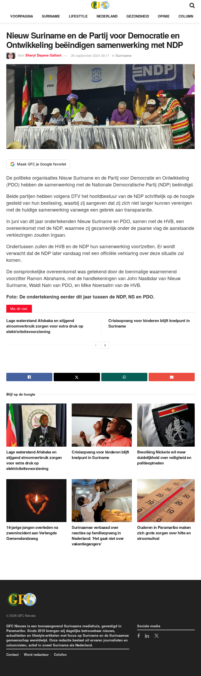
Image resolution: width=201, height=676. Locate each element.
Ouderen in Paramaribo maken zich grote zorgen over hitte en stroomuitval (164, 532)
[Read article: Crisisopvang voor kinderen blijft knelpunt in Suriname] (102, 424)
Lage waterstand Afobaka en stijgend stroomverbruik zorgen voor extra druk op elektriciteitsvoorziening (44, 326)
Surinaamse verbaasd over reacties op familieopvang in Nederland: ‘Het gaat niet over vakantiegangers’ (98, 535)
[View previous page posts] (96, 345)
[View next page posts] (105, 345)
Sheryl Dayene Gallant (43, 55)
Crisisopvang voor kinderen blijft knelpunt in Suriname (149, 323)
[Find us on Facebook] (138, 636)
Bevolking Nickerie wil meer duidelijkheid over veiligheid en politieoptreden (164, 457)
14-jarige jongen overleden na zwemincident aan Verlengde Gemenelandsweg (32, 532)
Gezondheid (137, 16)
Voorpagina (21, 16)
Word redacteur (36, 654)
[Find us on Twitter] (156, 636)
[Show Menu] (8, 5)
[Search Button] (192, 5)
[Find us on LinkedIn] (147, 636)
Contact (12, 654)
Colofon (60, 654)
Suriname (51, 16)
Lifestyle (78, 16)
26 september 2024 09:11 (90, 55)
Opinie (164, 16)
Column (185, 16)
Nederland (107, 16)
